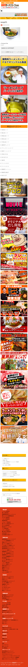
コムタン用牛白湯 (6, 604)
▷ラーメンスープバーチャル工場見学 (11, 493)
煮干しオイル (5, 646)
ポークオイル (5, 644)
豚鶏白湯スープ (5, 135)
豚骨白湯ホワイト (6, 565)
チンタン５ (4, 585)
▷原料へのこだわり (6, 495)
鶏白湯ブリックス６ (6, 526)
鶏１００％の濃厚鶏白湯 (8, 515)
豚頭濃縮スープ (5, 557)
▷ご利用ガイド (5, 458)
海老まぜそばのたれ (6, 627)
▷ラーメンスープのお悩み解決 (9, 471)
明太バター (4, 623)
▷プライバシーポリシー (8, 485)
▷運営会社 (4, 483)
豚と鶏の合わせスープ (7, 596)
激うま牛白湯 (5, 607)
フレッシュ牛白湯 (6, 602)
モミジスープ (5, 589)
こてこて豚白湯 (5, 562)
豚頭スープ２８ (5, 568)
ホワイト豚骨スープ (6, 564)
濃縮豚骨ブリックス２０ (8, 554)
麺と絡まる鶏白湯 (6, 531)
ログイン (15, 52)
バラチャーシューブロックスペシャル (11, 655)
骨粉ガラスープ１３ (6, 542)
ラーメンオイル (5, 166)
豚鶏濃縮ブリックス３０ (8, 595)
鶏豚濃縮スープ (5, 598)
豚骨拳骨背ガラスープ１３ (8, 548)
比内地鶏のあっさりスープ (8, 581)
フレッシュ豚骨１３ (6, 550)
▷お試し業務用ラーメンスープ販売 (10, 461)
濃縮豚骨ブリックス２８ (8, 551)
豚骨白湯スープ (5, 139)
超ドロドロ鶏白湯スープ (8, 523)
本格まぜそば (5, 154)
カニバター (4, 621)
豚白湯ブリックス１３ (7, 561)
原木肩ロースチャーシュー (8, 652)
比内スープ (4, 579)
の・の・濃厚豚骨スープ (8, 553)
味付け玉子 (4, 175)
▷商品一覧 (4, 460)
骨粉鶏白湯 (4, 520)
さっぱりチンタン (6, 587)
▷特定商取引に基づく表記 (8, 486)
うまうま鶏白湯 (5, 519)
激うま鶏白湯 (5, 512)
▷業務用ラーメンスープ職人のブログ (11, 475)
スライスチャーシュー (7, 654)
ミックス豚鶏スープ (6, 599)
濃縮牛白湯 (4, 606)
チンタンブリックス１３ (8, 576)
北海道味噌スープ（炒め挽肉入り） (10, 620)
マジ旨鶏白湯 (5, 528)
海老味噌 (4, 635)
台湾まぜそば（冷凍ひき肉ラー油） (10, 629)
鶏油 (3, 643)
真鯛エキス (4, 638)
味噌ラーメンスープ (6, 151)
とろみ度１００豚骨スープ (8, 545)
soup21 (2, 45)
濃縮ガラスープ (5, 567)
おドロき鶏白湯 (5, 525)
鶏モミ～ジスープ (6, 590)
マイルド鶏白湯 (5, 511)
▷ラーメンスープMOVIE (8, 476)
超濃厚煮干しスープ (6, 610)
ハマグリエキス (5, 640)
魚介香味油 (4, 648)
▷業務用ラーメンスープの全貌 (9, 473)
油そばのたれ (5, 157)
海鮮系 (3, 160)
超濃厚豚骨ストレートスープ (9, 539)
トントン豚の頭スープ (7, 559)
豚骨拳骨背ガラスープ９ (8, 547)
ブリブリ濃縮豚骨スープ (8, 556)
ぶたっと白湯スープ (6, 572)
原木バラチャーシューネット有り (10, 658)
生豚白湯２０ (5, 570)
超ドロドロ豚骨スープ (7, 543)
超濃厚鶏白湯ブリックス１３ (9, 514)
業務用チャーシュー (6, 169)
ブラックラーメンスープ (7, 148)
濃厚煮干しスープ (6, 145)
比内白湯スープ (5, 533)
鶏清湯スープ (5, 129)
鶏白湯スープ (5, 132)
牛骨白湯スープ (5, 142)
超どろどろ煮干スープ (7, 612)
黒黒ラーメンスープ (6, 616)
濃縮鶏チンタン (5, 584)
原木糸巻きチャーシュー (8, 651)
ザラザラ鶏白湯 (5, 517)
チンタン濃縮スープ (6, 582)
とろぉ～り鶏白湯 (6, 522)
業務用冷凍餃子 (5, 172)
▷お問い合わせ (5, 463)
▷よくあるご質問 (6, 465)
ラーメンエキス (5, 163)
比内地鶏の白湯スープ (7, 534)
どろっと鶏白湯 (5, 530)
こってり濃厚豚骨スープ (8, 540)
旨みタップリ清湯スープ (8, 578)
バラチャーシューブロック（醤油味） (11, 657)
